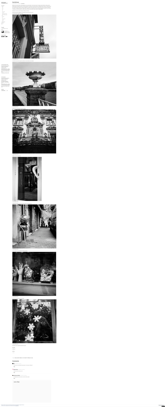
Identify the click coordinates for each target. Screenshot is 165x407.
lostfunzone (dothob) (17, 375)
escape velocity (3, 11)
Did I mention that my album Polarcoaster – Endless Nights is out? (5, 82)
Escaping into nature (3, 67)
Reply (14, 366)
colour (2, 9)
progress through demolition (4, 13)
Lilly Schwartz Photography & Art (4, 2)
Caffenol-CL (21, 357)
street (2, 7)
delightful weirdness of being (4, 14)
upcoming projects (3, 18)
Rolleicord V (29, 357)
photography (2, 5)
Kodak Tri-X (25, 357)
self (2, 10)
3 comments (22, 3)
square (2, 8)
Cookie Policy (17, 405)
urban (32, 357)
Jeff (14, 363)
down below (3, 12)
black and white (17, 357)
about (2, 15)
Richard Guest (16, 369)
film (23, 357)
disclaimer (3, 19)
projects (2, 6)
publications (3, 16)
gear (2, 17)
